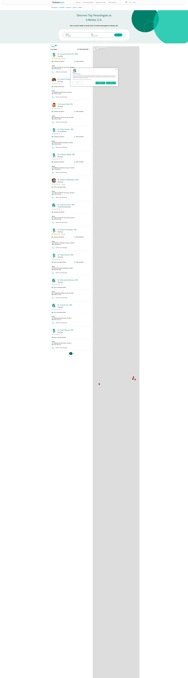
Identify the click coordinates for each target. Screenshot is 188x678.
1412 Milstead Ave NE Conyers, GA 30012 (61, 318)
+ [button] (94, 48)
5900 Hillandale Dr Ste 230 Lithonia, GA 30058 (62, 117)
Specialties (61, 7)
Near (92, 34)
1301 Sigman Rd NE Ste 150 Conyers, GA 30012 (63, 67)
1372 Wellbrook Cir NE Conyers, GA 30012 (62, 92)
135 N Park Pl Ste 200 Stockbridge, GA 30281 (62, 142)
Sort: (82, 49)
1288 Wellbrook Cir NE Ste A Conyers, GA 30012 (63, 168)
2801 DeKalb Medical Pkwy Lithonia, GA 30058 (63, 293)
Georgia (75, 7)
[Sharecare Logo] (59, 2)
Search (126, 2)
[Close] (116, 69)
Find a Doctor (54, 7)
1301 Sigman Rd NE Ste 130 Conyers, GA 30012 (63, 192)
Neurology (68, 7)
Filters (53, 46)
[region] (94, 77)
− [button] (94, 50)
